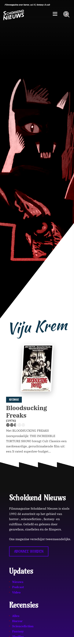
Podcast (18, 587)
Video (16, 592)
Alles (15, 616)
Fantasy (18, 631)
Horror (17, 621)
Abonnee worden (28, 551)
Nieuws (17, 582)
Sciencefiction (23, 626)
